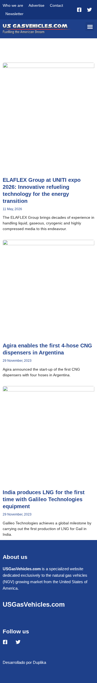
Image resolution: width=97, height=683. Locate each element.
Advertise (36, 5)
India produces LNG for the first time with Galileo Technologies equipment (44, 499)
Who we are (13, 5)
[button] (89, 26)
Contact (56, 5)
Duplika (39, 662)
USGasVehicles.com (34, 604)
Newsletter (14, 14)
